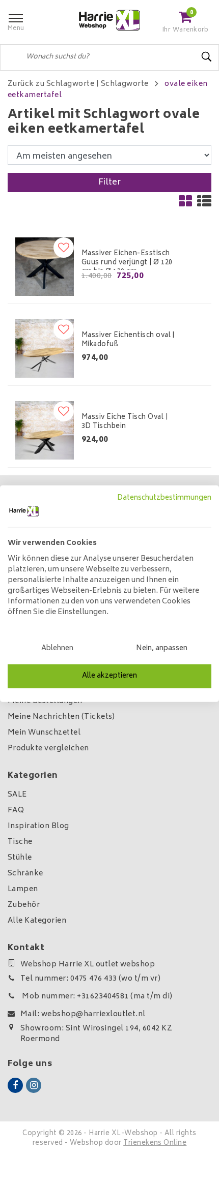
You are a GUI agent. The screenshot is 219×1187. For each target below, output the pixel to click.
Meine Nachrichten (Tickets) (61, 717)
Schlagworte (125, 84)
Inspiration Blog (38, 826)
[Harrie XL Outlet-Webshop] (109, 21)
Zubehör (24, 905)
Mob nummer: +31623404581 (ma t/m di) (96, 996)
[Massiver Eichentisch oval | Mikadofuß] (44, 348)
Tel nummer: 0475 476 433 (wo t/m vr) (90, 978)
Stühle (20, 857)
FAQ (16, 810)
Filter (109, 182)
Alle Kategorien (37, 921)
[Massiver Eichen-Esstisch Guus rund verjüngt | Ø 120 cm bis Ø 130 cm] (44, 266)
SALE (17, 794)
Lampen (23, 889)
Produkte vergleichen (48, 748)
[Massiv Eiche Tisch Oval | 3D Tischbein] (44, 430)
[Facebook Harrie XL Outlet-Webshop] (15, 1085)
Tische (20, 842)
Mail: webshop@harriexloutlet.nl (83, 1014)
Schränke (25, 873)
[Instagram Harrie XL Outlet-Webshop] (33, 1085)
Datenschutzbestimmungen (164, 498)
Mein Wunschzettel (44, 732)
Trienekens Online (154, 1143)
